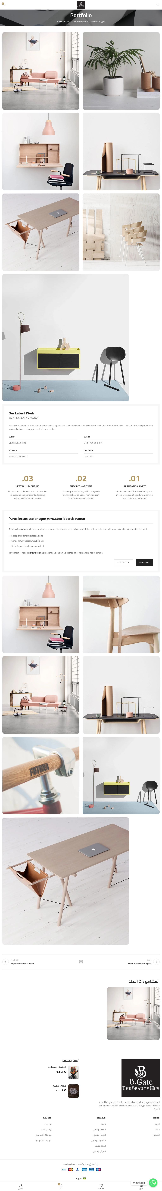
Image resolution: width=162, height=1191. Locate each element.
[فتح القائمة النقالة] (158, 5)
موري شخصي (59, 1086)
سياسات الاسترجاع (44, 1135)
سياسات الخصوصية (43, 1140)
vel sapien (20, 529)
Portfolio (93, 21)
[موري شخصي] (73, 1091)
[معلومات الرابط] (134, 487)
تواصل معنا (46, 1129)
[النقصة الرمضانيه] (73, 1072)
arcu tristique (36, 553)
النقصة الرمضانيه (57, 1067)
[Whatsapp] (153, 1182)
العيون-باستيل (99, 1135)
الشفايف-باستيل (98, 1140)
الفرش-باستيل (99, 1151)
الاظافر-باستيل (99, 1129)
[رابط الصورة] (65, 337)
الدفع (157, 1124)
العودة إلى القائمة (81, 962)
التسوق (156, 1135)
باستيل (103, 1124)
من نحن (48, 1124)
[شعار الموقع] (81, 5)
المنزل (103, 21)
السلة (157, 1129)
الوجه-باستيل (100, 1146)
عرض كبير (110, 990)
